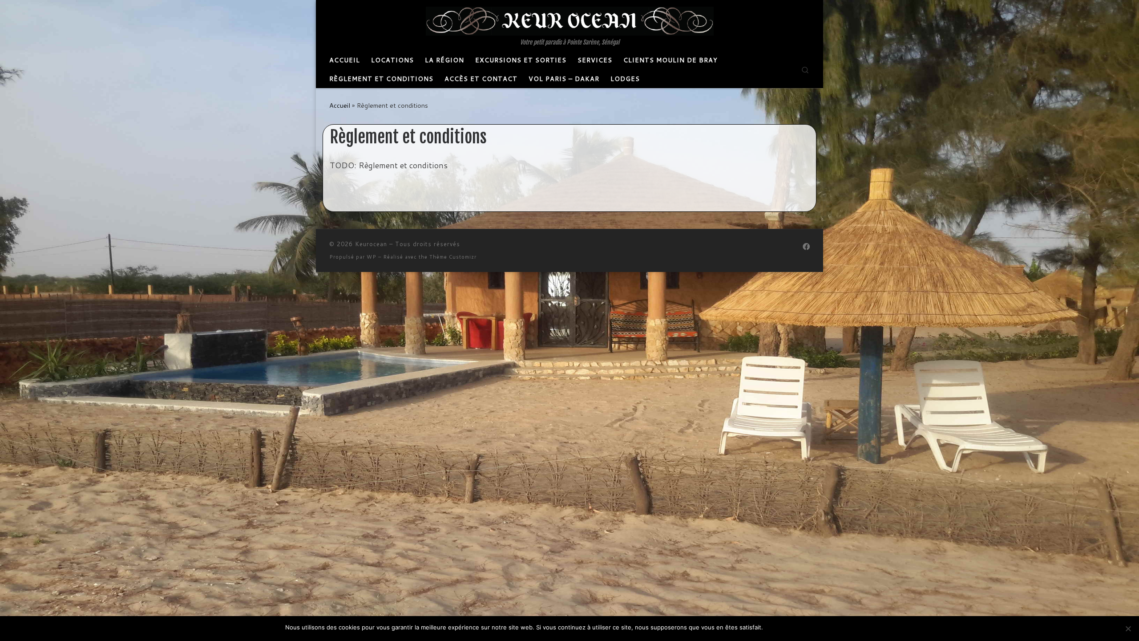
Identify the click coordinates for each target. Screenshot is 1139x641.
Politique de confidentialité (817, 627)
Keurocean (371, 244)
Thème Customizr (453, 256)
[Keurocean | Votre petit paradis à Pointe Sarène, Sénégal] (570, 20)
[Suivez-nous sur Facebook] (806, 246)
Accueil (339, 105)
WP (371, 256)
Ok (771, 627)
